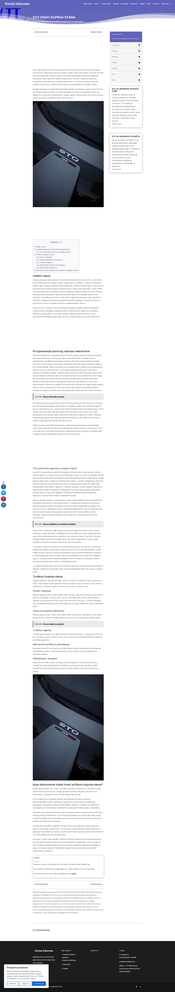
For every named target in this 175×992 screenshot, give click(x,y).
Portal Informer (42, 22)
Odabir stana (40, 247)
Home (35, 26)
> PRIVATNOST (66, 964)
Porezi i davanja (44, 257)
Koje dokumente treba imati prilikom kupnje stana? (56, 270)
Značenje (165, 4)
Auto (149, 4)
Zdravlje (133, 4)
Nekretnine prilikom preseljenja (50, 265)
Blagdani (124, 4)
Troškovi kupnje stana (44, 255)
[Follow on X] (140, 986)
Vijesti (96, 4)
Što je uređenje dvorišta (126, 136)
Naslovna (88, 4)
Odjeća (116, 4)
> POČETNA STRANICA (68, 954)
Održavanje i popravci (46, 268)
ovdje (73, 874)
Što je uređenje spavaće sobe (125, 90)
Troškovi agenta (44, 262)
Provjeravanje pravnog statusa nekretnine (52, 249)
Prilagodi (12, 984)
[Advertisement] (68, 53)
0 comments (77, 22)
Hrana (142, 4)
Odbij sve (25, 984)
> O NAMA (65, 968)
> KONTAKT (65, 957)
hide (59, 242)
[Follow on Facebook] (136, 986)
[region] (26, 976)
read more (116, 124)
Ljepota (156, 4)
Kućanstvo (66, 22)
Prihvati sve (39, 984)
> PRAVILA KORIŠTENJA (69, 960)
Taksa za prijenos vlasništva (49, 260)
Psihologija (106, 4)
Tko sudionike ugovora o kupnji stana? (53, 252)
